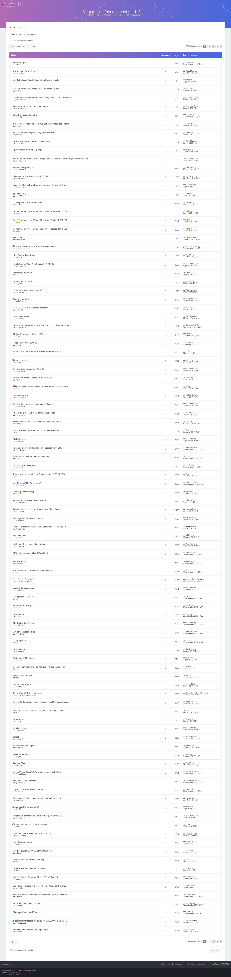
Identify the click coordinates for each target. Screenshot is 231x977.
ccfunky (19, 853)
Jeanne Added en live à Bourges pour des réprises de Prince (40, 185)
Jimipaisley (20, 529)
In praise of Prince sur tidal (25, 343)
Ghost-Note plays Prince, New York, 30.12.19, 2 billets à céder (41, 325)
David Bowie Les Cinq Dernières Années (31, 456)
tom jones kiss (19, 728)
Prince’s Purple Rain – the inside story (30, 500)
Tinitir (18, 336)
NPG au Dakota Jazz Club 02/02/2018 (30, 553)
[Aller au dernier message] (194, 62)
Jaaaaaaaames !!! (21, 316)
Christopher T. (21, 485)
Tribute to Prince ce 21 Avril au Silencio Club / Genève (37, 509)
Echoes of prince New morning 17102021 (32, 176)
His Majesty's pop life (22, 272)
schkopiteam (21, 923)
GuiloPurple (20, 520)
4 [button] (212, 46)
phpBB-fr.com (15, 972)
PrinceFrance (21, 170)
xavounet (19, 65)
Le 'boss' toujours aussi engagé (27, 290)
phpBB (13, 970)
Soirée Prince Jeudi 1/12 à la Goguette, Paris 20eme (37, 772)
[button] (220, 46)
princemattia (20, 178)
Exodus (18, 345)
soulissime (20, 897)
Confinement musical (22, 281)
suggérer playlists (21, 299)
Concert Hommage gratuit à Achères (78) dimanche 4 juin (39, 667)
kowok (18, 827)
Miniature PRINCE (21, 754)
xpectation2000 (21, 783)
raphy (18, 213)
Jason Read (18, 614)
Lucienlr (18, 870)
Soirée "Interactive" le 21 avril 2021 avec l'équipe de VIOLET (40, 211)
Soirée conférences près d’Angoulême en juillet (34, 132)
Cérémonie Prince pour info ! (26, 807)
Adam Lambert (20, 360)
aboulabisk (20, 906)
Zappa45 (19, 275)
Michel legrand (19, 439)
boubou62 (19, 310)
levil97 (18, 678)
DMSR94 (19, 257)
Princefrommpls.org (22, 605)
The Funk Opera (20, 62)
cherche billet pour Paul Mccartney (28, 859)
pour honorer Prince (22, 684)
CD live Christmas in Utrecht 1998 (28, 334)
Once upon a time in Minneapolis (27, 202)
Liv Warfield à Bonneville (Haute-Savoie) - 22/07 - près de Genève (42, 97)
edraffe (18, 914)
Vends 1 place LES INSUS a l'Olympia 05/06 (33, 851)
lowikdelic (19, 888)
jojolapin (19, 135)
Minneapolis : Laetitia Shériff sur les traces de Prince (37, 421)
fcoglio (18, 757)
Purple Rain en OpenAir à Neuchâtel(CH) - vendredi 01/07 (38, 816)
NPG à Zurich (19, 649)
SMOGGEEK (18, 237)
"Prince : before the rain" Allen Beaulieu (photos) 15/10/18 (39, 527)
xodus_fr (19, 126)
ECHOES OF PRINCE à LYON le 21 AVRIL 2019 (33, 378)
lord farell (19, 468)
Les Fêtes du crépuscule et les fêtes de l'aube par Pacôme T (40, 886)
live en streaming (20, 395)
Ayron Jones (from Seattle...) (26, 71)
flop (17, 573)
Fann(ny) (19, 879)
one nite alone (19, 561)
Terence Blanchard (21, 763)
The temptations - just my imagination (30, 106)
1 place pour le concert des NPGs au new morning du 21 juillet (41, 124)
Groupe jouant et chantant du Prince (29, 868)
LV (16, 432)
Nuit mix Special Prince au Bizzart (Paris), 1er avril (35, 877)
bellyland (19, 284)
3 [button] (209, 46)
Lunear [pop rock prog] (23, 491)
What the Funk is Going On (25, 115)
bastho (18, 91)
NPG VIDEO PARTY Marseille (25, 780)
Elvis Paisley (20, 240)
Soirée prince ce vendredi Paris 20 (28, 369)
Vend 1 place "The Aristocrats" (27, 483)
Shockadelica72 (22, 327)
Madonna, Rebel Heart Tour (25, 912)
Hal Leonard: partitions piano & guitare (30, 544)
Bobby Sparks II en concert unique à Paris (32, 141)
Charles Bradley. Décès (23, 623)
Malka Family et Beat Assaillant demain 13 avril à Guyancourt (40, 386)
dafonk (18, 721)
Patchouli (19, 792)
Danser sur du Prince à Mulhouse (28, 518)
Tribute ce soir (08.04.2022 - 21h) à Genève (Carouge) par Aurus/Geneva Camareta (50, 159)
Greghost (19, 564)
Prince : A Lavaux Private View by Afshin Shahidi (34, 246)
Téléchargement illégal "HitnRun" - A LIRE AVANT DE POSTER (40, 921)
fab (17, 599)
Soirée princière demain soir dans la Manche (33, 404)
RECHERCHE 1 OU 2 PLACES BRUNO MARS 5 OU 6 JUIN (38, 710)
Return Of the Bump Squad (26, 695)
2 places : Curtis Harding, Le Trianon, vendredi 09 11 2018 (39, 474)
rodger (18, 82)
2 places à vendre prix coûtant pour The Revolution (36, 430)
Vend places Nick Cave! (23, 597)
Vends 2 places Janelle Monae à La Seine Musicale (36, 80)
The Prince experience (23, 167)
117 (17, 354)
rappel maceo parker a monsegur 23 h (30, 929)
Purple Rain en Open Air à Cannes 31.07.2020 (33, 264)
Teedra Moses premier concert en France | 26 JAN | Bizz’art (40, 894)
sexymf (18, 844)
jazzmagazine (19, 640)
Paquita (18, 152)
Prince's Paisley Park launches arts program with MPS (37, 448)
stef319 (19, 380)
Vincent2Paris (21, 774)
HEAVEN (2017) (20, 719)
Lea (17, 643)
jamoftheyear (21, 100)
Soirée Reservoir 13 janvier (25, 745)
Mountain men (19, 535)
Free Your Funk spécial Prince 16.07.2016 (32, 833)
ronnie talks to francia (24, 581)
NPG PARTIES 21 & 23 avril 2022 (27, 150)
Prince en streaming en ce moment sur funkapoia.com (37, 798)
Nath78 (18, 809)
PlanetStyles (31, 970)
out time (19, 932)
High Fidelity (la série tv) (24, 255)
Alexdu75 (19, 800)
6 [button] (217, 46)
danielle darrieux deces (23, 588)
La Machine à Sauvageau (24, 465)
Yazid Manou (21, 73)
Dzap (17, 389)
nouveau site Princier (22, 675)
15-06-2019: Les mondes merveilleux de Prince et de (37, 351)
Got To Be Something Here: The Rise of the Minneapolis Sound (41, 702)
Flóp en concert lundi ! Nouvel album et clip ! (33, 570)
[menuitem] (20, 3)
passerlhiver (20, 187)
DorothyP (19, 748)
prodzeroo (19, 555)
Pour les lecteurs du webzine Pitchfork (30, 308)
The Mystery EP (20, 194)
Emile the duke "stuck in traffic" (27, 903)
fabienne (19, 538)
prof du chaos (21, 397)
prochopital (20, 511)
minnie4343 (20, 441)
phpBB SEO (17, 974)
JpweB (18, 494)
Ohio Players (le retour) (23, 579)
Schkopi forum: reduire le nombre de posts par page (37, 89)
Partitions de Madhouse (24, 658)
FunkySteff (20, 301)
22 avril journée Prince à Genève (27, 693)
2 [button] (207, 46)
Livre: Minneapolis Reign (24, 632)
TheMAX (19, 117)
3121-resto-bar (21, 249)
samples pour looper (22, 842)
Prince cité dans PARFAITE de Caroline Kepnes (34, 413)
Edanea (18, 362)
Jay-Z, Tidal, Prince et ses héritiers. (29, 789)
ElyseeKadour (21, 835)
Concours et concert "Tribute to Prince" (31, 824)
